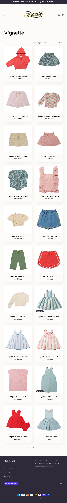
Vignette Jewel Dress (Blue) (49, 317)
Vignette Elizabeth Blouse (49, 196)
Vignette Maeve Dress (18, 437)
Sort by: (34, 43)
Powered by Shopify (36, 498)
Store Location (9, 469)
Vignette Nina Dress (49, 437)
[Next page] (38, 448)
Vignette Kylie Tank (18, 397)
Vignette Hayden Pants (18, 276)
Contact (7, 473)
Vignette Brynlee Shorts (18, 116)
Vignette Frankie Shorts (48, 236)
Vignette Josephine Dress (18, 356)
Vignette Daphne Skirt (18, 156)
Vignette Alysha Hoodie (18, 76)
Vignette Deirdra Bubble (18, 196)
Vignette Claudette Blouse (49, 116)
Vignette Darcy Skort (48, 156)
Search (6, 465)
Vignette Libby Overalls (49, 397)
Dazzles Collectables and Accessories (19, 498)
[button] (4, 15)
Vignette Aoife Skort (49, 76)
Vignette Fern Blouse (18, 236)
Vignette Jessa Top (18, 317)
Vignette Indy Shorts (49, 276)
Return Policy (8, 477)
